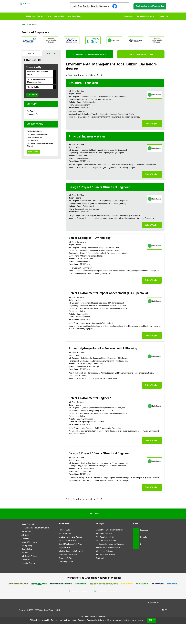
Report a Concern (28, 563)
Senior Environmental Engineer (90, 398)
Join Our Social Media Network (71, 551)
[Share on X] (136, 545)
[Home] (42, 4)
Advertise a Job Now (104, 533)
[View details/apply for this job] (154, 95)
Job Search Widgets (29, 556)
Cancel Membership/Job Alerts (70, 544)
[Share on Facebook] (136, 531)
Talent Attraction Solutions (106, 540)
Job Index (25, 535)
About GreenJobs (28, 524)
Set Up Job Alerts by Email (69, 540)
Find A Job (30, 16)
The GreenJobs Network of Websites (36, 528)
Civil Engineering (34, 131)
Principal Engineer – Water (87, 136)
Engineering (32, 140)
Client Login (100, 558)
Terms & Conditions (29, 542)
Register (40, 16)
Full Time (31, 111)
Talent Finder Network (104, 551)
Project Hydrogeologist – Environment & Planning (103, 348)
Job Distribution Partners (105, 555)
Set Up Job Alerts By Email (141, 54)
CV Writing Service (66, 562)
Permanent (32, 114)
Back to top (94, 514)
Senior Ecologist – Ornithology (90, 238)
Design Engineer (34, 137)
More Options (33, 152)
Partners (25, 553)
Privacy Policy (27, 546)
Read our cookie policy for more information (68, 620)
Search (31, 53)
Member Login (64, 530)
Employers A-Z (64, 548)
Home (22, 15)
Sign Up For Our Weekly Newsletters (89, 54)
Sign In (48, 16)
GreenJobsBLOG (65, 558)
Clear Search (32, 95)
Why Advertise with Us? (105, 537)
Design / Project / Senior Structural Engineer (99, 187)
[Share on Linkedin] (136, 538)
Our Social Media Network (146, 16)
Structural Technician (83, 83)
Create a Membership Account (70, 537)
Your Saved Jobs (74, 16)
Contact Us (163, 16)
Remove (54, 73)
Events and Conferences (68, 555)
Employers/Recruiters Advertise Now (150, 6)
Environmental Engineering (38, 134)
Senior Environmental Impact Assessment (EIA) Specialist (108, 293)
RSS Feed (25, 538)
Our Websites (128, 16)
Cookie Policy (27, 549)
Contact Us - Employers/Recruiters (109, 530)
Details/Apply (150, 124)
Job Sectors (26, 531)
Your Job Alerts (59, 16)
